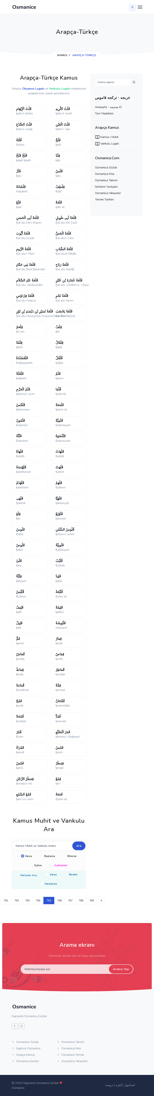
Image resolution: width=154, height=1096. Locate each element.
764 (38, 900)
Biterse (72, 856)
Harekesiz (51, 884)
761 (6, 900)
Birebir (73, 874)
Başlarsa (49, 856)
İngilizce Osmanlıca (27, 1048)
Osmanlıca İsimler (27, 1061)
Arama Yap (121, 969)
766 (59, 900)
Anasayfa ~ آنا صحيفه (108, 107)
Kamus (62, 55)
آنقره (119, 1085)
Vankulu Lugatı (109, 143)
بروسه (109, 1085)
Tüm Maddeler (104, 113)
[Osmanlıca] (24, 7)
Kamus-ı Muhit (109, 137)
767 (70, 900)
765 (49, 900)
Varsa (28, 856)
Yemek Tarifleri (104, 199)
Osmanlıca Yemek (72, 1055)
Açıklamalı (60, 865)
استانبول (129, 1085)
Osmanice (18, 1088)
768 (81, 900)
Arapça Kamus (25, 1055)
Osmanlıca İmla (104, 174)
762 (16, 900)
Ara (79, 846)
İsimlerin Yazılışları (106, 187)
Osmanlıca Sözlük (106, 167)
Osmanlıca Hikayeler (108, 193)
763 (27, 900)
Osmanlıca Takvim (106, 180)
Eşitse (38, 865)
